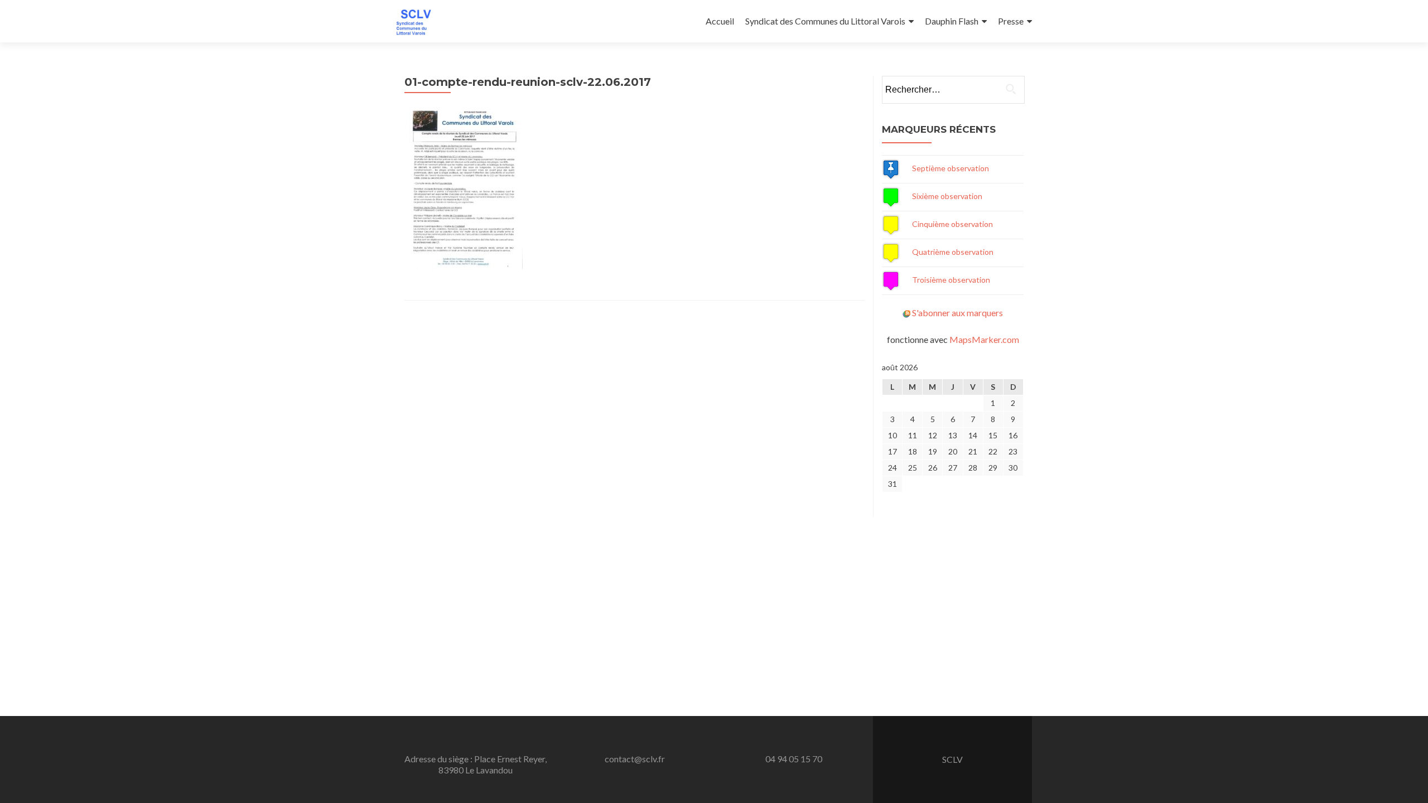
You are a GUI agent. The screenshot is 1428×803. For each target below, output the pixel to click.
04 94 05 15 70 (793, 758)
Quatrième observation (952, 252)
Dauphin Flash (951, 21)
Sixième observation (947, 196)
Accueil (720, 21)
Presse (1011, 21)
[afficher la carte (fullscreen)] (891, 168)
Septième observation (950, 168)
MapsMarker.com (984, 339)
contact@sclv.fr (635, 758)
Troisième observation (951, 279)
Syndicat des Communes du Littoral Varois (825, 21)
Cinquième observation (952, 224)
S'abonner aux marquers (957, 312)
